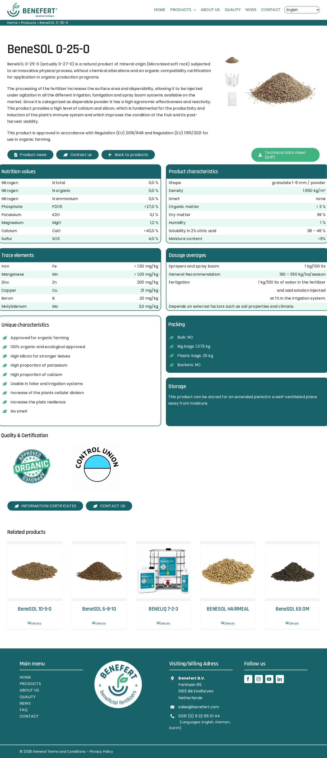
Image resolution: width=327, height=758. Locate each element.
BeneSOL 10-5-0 (292, 609)
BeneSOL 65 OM (228, 609)
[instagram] (259, 679)
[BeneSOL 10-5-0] (292, 571)
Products (28, 22)
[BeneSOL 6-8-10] (34, 571)
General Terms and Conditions (59, 751)
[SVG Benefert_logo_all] (32, 4)
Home (12, 22)
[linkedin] (280, 679)
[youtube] (269, 679)
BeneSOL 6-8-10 (34, 609)
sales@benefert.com (198, 707)
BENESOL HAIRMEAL (163, 609)
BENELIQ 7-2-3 (99, 609)
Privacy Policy (101, 751)
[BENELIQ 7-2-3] (99, 571)
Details (36, 623)
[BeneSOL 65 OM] (228, 571)
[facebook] (248, 679)
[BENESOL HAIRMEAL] (163, 571)
